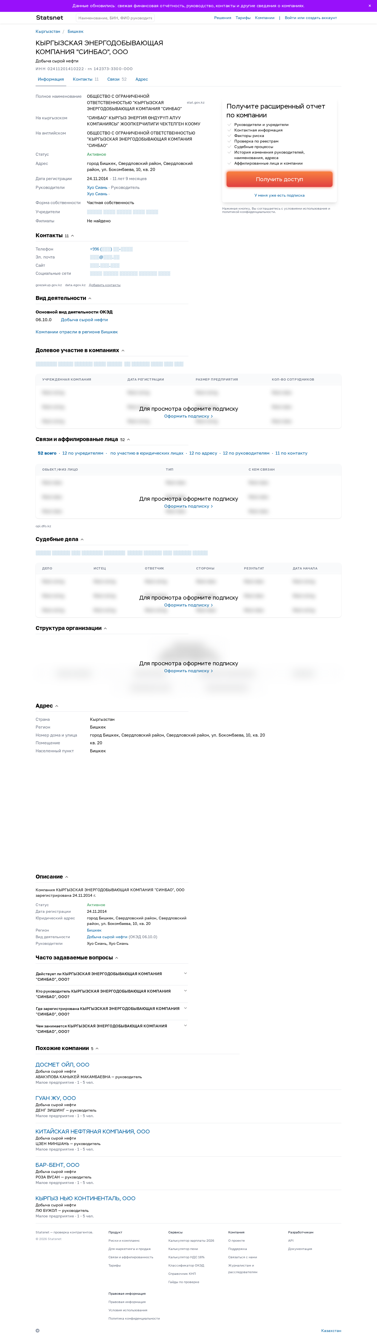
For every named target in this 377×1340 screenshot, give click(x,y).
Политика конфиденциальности (134, 1318)
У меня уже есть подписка (279, 195)
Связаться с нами (242, 1257)
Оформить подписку (186, 416)
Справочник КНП (182, 1274)
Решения (222, 17)
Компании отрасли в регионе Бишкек (77, 331)
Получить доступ (279, 179)
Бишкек (76, 31)
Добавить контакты (105, 285)
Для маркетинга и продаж (129, 1249)
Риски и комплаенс (124, 1240)
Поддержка (237, 1249)
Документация (300, 1249)
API (291, 1240)
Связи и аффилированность (130, 1257)
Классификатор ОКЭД (186, 1265)
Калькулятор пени (183, 1249)
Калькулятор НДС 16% (186, 1257)
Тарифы (243, 17)
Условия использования (127, 1310)
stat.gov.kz (196, 102)
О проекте (236, 1240)
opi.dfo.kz (43, 526)
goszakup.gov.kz (49, 285)
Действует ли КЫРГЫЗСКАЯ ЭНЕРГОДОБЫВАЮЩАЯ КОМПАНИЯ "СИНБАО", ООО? (99, 976)
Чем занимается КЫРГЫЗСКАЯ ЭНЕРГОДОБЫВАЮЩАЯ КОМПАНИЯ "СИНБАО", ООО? (101, 1029)
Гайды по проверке (183, 1282)
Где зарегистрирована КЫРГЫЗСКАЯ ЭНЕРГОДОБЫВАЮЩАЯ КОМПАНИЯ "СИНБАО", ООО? (108, 1011)
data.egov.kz (75, 285)
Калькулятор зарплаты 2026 (191, 1240)
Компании (265, 17)
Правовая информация (127, 1302)
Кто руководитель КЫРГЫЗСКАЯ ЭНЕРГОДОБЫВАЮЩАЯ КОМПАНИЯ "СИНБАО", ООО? (103, 994)
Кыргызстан (48, 31)
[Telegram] (37, 1331)
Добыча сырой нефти (84, 319)
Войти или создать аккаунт (311, 17)
